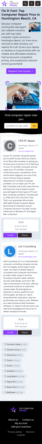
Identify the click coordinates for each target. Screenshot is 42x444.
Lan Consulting (27, 246)
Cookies (21, 435)
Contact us (28, 419)
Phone (25, 235)
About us (13, 419)
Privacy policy (15, 431)
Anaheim (14, 371)
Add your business (21, 426)
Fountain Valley (16, 344)
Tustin (12, 360)
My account (21, 423)
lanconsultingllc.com (27, 256)
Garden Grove (15, 349)
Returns (30, 431)
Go (34, 125)
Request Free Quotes (19, 71)
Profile (10, 235)
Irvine (12, 365)
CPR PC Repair (26, 140)
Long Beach (15, 376)
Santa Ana (14, 355)
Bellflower (14, 392)
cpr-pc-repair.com (26, 151)
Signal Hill (14, 381)
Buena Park (15, 387)
